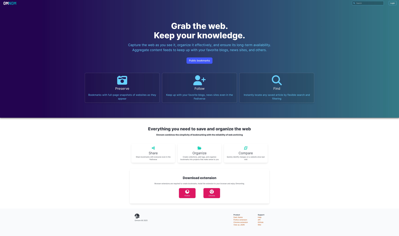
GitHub (260, 222)
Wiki (259, 225)
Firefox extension (240, 220)
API (259, 220)
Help (259, 217)
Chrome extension (240, 222)
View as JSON (239, 225)
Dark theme (238, 217)
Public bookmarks (199, 60)
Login (392, 3)
